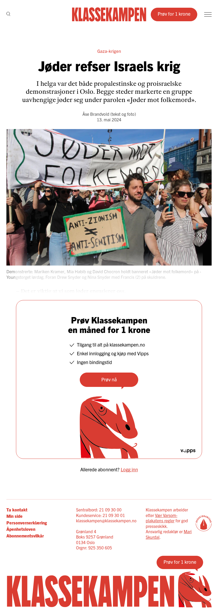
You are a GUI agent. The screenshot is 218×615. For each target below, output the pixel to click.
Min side (14, 516)
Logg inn (129, 469)
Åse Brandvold (95, 114)
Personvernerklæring (26, 522)
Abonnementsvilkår (25, 535)
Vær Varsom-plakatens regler (161, 517)
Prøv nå (109, 379)
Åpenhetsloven (20, 529)
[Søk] (8, 14)
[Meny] (208, 14)
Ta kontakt (16, 509)
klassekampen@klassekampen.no (106, 520)
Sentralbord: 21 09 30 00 (98, 509)
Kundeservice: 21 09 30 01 (100, 515)
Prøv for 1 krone (174, 14)
